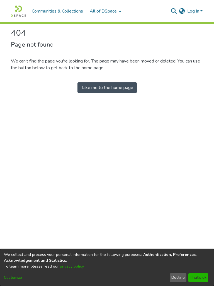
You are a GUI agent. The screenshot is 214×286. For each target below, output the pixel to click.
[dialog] (107, 267)
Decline (178, 277)
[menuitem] (105, 11)
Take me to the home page (107, 88)
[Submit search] (174, 11)
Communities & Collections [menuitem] (57, 11)
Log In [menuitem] (193, 11)
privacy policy (72, 266)
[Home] (18, 11)
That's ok (198, 277)
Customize (13, 277)
